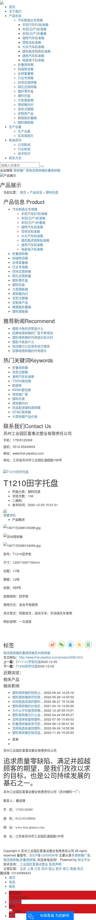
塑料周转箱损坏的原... (27, 697)
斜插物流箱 (25, 69)
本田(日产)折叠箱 (34, 33)
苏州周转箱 (42, 653)
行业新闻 (24, 149)
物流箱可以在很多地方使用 (31, 346)
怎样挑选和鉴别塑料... (27, 728)
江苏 (37, 868)
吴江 (66, 868)
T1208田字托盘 (27, 666)
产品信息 (15, 15)
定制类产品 (25, 113)
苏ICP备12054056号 (43, 855)
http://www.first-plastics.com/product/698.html (51, 657)
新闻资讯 (15, 140)
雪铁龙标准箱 (31, 42)
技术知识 (24, 153)
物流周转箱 (37, 170)
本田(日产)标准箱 (34, 29)
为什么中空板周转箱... (27, 710)
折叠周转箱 (25, 64)
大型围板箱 (25, 100)
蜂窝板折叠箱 (27, 118)
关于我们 (15, 11)
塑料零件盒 (25, 91)
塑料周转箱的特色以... (27, 692)
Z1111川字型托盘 (28, 661)
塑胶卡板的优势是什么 (28, 328)
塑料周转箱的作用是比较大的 (32, 337)
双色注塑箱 (25, 109)
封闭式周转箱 (27, 82)
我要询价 (9, 515)
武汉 (80, 868)
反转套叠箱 (25, 73)
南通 (73, 868)
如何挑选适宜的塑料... (27, 701)
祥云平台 (84, 859)
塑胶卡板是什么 (23, 341)
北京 (23, 868)
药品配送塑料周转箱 (26, 407)
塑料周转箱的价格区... (27, 706)
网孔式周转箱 (27, 86)
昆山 (51, 868)
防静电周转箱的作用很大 (29, 350)
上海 (30, 868)
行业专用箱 (25, 78)
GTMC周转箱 (21, 412)
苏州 (44, 868)
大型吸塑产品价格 (24, 416)
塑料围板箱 (25, 122)
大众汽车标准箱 (33, 46)
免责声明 (55, 864)
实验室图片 (25, 135)
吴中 (59, 868)
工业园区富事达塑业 (34, 864)
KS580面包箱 (21, 389)
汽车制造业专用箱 (30, 20)
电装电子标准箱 (33, 60)
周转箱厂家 (21, 170)
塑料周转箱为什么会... (27, 714)
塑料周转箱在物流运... (27, 732)
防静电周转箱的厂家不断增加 (32, 333)
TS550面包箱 (21, 381)
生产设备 (15, 126)
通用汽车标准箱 (33, 55)
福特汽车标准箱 (33, 38)
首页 (12, 6)
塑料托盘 (24, 95)
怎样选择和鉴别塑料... (27, 719)
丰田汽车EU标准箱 (35, 24)
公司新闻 (24, 144)
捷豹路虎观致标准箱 (36, 51)
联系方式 (15, 158)
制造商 (17, 385)
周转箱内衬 (25, 104)
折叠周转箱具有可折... (27, 723)
